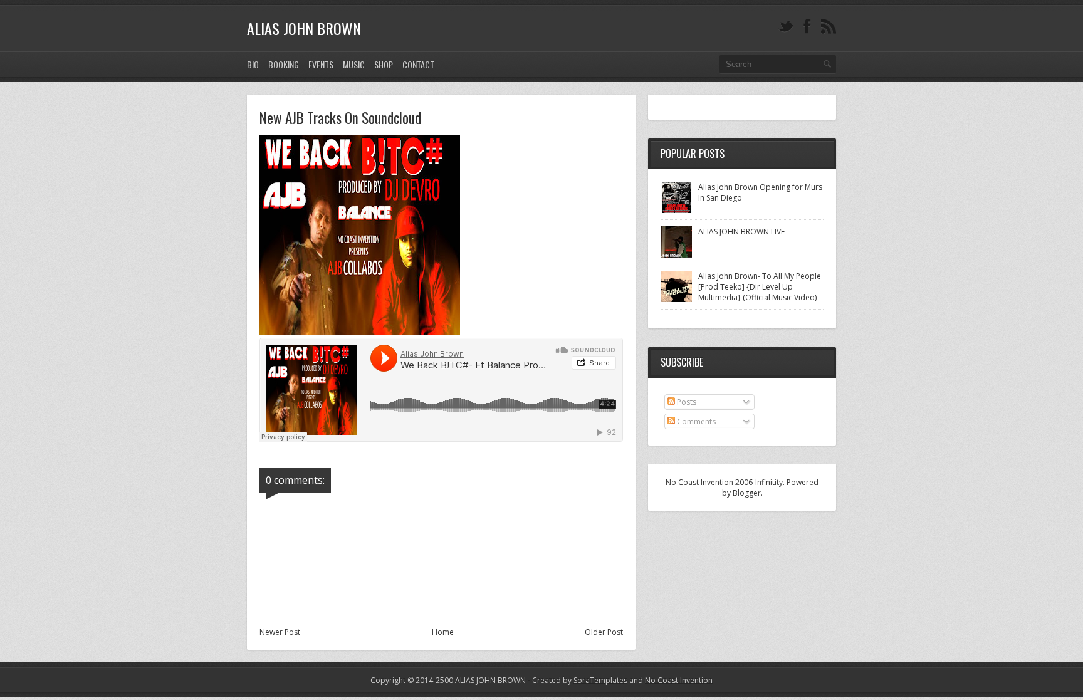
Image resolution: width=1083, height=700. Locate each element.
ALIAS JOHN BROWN (304, 28)
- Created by (576, 680)
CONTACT (418, 64)
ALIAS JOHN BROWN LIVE (741, 231)
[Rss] (828, 26)
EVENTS (320, 64)
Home (443, 632)
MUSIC (354, 64)
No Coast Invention (679, 680)
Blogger (747, 493)
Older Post (604, 632)
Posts (685, 402)
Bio (253, 64)
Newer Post (279, 632)
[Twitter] (785, 26)
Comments (695, 421)
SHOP (383, 64)
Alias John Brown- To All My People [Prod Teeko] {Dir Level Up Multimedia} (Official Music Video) (759, 287)
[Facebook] (807, 26)
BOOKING (283, 64)
